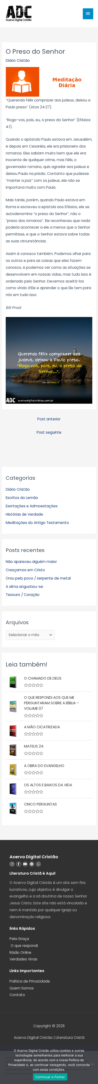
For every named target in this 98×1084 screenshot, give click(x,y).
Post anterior (48, 419)
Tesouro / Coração (22, 594)
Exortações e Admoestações (32, 506)
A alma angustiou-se (24, 586)
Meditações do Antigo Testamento (37, 522)
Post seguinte (49, 432)
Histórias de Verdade (24, 514)
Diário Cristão (18, 60)
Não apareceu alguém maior (31, 561)
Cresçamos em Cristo (25, 569)
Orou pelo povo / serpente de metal (38, 578)
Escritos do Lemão (22, 497)
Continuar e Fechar (50, 1077)
